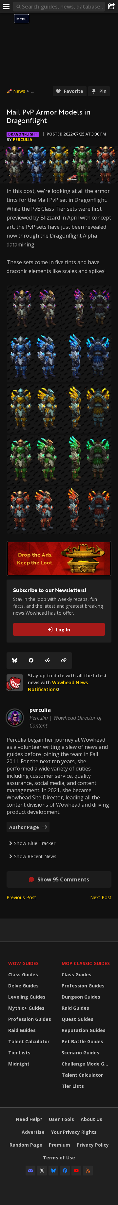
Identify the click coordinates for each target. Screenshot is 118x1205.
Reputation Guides (84, 1030)
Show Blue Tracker (34, 843)
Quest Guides (77, 1019)
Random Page (26, 1145)
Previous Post (21, 897)
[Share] (111, 6)
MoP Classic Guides (86, 963)
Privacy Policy (93, 1145)
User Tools (61, 1119)
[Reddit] (47, 660)
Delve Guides (23, 986)
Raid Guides (22, 1030)
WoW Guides (23, 963)
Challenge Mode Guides (87, 1064)
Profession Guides (29, 1019)
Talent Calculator (28, 1041)
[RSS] (88, 1170)
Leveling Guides (27, 997)
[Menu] (6, 6)
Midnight (19, 1064)
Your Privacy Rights (74, 1132)
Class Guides (23, 974)
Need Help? (29, 1119)
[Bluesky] (15, 660)
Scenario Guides (80, 1052)
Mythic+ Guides (26, 1008)
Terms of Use (59, 1157)
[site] (15, 682)
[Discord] (30, 1170)
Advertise (33, 1132)
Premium (59, 1145)
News (19, 91)
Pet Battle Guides (82, 1041)
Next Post (100, 897)
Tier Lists (19, 1052)
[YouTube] (76, 1170)
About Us (91, 1119)
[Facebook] (31, 660)
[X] (42, 1170)
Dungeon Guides (81, 997)
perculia (22, 139)
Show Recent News (35, 856)
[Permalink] (64, 660)
